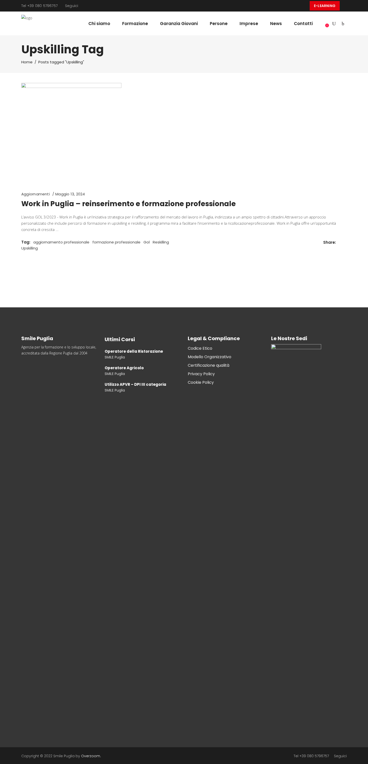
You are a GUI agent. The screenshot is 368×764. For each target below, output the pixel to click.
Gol (146, 242)
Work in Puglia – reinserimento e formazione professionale (128, 204)
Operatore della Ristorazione (134, 351)
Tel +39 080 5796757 (39, 5)
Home (27, 62)
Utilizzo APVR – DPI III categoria (135, 384)
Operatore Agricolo (124, 367)
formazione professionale (116, 242)
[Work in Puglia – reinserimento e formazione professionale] (71, 133)
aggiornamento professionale (61, 242)
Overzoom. (91, 755)
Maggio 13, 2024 (70, 194)
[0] (324, 23)
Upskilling (29, 248)
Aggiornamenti (35, 194)
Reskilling (161, 242)
